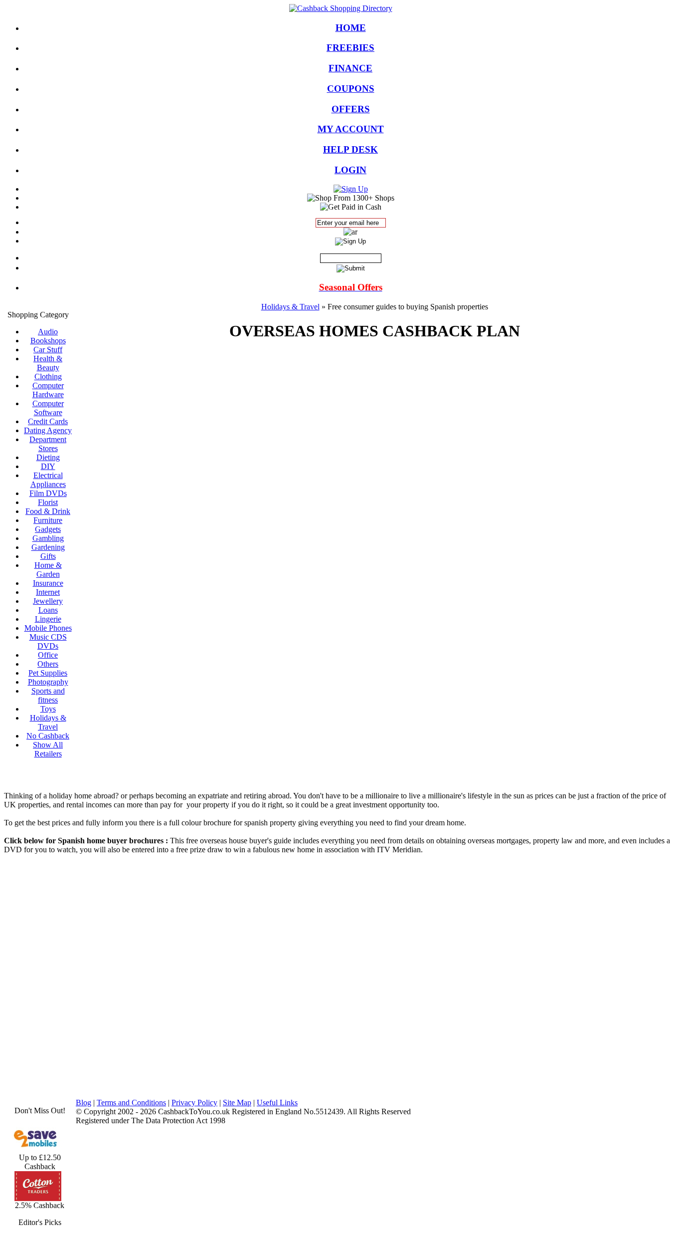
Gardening (48, 547)
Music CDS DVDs (48, 641)
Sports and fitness (48, 695)
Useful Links (277, 1102)
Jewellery (48, 601)
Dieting (48, 457)
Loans (48, 610)
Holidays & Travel (48, 722)
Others (47, 664)
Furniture (47, 520)
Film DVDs (48, 493)
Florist (48, 502)
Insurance (48, 583)
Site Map (237, 1102)
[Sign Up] (351, 189)
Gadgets (48, 529)
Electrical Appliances (48, 480)
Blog (83, 1102)
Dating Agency (48, 430)
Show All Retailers (48, 749)
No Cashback (47, 736)
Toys (48, 709)
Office (48, 655)
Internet (48, 592)
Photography (48, 682)
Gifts (48, 556)
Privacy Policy (194, 1102)
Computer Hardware (48, 390)
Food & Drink (47, 511)
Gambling (48, 538)
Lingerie (48, 619)
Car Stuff (47, 349)
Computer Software (48, 408)
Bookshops (48, 340)
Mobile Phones (48, 628)
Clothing (48, 376)
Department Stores (47, 444)
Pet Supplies (47, 673)
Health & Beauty (47, 363)
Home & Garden (48, 569)
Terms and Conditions (131, 1102)
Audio (48, 331)
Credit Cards (48, 421)
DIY (48, 466)
